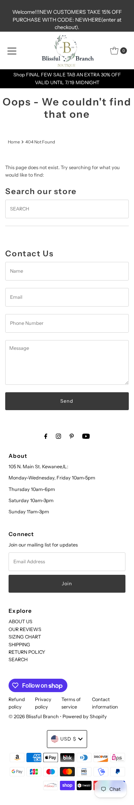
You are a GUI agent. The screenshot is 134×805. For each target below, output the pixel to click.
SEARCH (18, 659)
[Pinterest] (72, 436)
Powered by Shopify (85, 716)
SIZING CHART (25, 637)
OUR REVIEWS (25, 629)
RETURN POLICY (27, 652)
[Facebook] (45, 436)
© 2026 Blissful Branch (34, 716)
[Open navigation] (12, 51)
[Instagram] (58, 436)
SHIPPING (19, 644)
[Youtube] (86, 436)
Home (14, 142)
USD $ (68, 739)
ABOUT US (20, 621)
